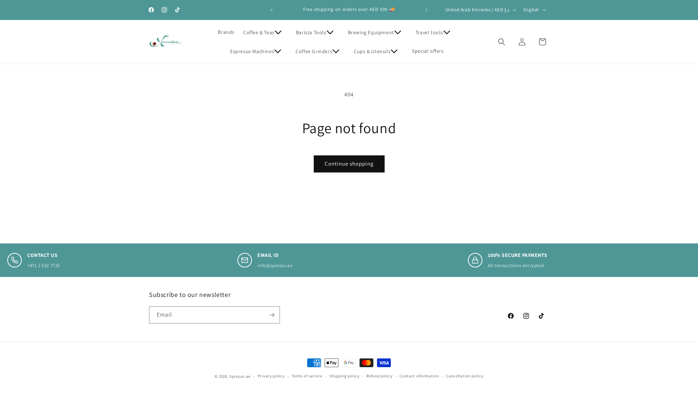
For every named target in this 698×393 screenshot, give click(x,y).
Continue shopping (349, 163)
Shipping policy (344, 375)
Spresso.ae (239, 376)
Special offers (428, 51)
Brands (226, 32)
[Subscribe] (272, 314)
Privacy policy (271, 375)
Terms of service (307, 375)
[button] (265, 32)
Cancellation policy (464, 375)
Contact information (419, 375)
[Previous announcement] (272, 10)
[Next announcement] (426, 10)
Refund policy (379, 375)
